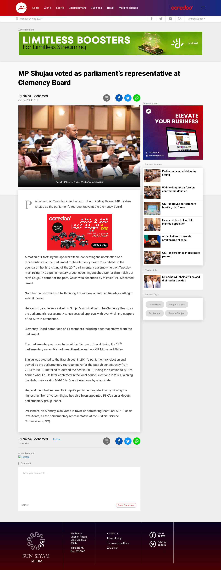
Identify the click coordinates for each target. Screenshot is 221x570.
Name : (25, 505)
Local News (155, 304)
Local (35, 7)
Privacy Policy (114, 538)
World (47, 7)
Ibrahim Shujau (176, 313)
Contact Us (112, 533)
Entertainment (77, 7)
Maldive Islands (128, 7)
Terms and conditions (118, 543)
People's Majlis (177, 304)
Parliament (154, 313)
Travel (110, 7)
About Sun (112, 548)
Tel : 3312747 (77, 548)
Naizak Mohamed (35, 96)
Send (126, 505)
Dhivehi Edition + (196, 18)
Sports (60, 7)
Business (96, 7)
